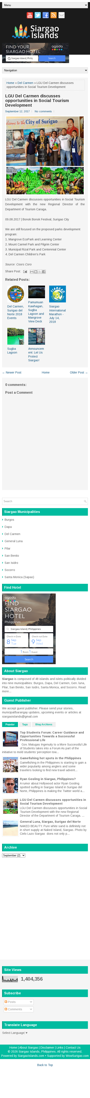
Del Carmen (25, 83)
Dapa (8, 526)
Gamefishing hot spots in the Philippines (50, 758)
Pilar (7, 548)
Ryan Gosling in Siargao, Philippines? (48, 779)
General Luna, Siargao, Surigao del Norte (50, 821)
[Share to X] (40, 272)
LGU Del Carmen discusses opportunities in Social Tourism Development (37, 100)
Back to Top (45, 1065)
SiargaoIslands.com (31, 1055)
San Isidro (11, 562)
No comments (43, 111)
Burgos (9, 519)
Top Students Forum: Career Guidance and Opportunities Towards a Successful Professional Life (52, 736)
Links (60, 1047)
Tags (25, 724)
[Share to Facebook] (44, 272)
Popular (10, 724)
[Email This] (32, 272)
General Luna (14, 541)
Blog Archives (43, 724)
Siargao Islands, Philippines (37, 1051)
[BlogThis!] (36, 272)
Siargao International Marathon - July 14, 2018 (57, 314)
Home (10, 83)
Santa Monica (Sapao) (19, 577)
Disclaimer (47, 1047)
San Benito (12, 555)
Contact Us (73, 1047)
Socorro (10, 570)
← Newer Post (11, 372)
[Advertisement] (45, 906)
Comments (14, 1009)
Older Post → (79, 372)
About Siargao (28, 1047)
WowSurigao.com (77, 1055)
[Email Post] (25, 271)
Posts (11, 1002)
